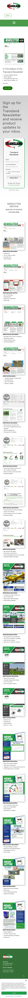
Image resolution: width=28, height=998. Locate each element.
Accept (14, 993)
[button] (26, 980)
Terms (13, 190)
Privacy (17, 190)
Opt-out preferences (10, 996)
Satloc (8, 15)
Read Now (7, 88)
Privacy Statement (18, 996)
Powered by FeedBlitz (14, 185)
